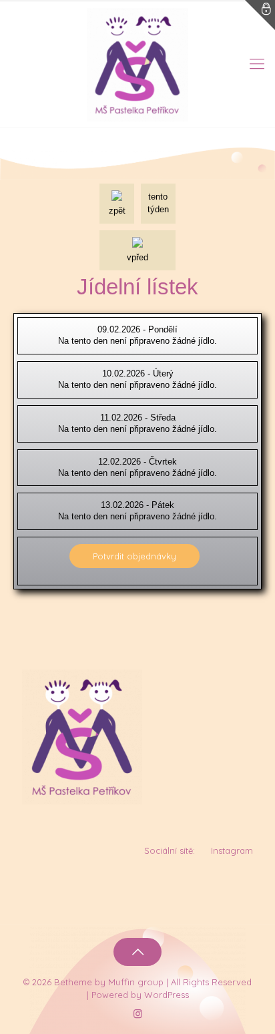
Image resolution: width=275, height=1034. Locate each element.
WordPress (166, 994)
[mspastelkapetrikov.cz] (137, 63)
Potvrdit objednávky (134, 556)
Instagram (232, 850)
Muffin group (136, 982)
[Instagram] (138, 1013)
